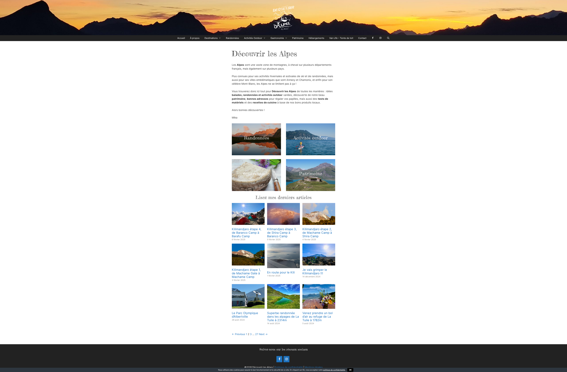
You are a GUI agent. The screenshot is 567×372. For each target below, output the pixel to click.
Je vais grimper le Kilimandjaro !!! (314, 271)
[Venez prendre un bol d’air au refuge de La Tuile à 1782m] (318, 306)
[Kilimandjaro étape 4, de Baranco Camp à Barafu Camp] (248, 222)
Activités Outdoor (253, 38)
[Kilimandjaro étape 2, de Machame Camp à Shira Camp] (318, 222)
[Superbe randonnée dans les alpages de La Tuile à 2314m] (283, 306)
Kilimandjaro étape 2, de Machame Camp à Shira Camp (317, 232)
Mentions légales (314, 367)
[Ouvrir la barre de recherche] (388, 38)
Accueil (181, 38)
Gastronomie (277, 38)
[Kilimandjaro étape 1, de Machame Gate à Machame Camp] (248, 263)
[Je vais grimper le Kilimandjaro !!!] (318, 263)
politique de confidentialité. (334, 370)
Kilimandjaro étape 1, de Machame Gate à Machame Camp (246, 273)
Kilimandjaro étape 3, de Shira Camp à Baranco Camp (282, 232)
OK (350, 370)
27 (256, 334)
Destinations (211, 38)
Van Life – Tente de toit (341, 38)
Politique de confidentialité (289, 367)
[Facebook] (279, 359)
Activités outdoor (311, 137)
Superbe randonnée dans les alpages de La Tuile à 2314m (283, 316)
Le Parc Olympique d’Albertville (245, 314)
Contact (362, 38)
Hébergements (316, 38)
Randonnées (232, 38)
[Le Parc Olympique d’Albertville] (248, 306)
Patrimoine (298, 38)
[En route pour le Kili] (283, 266)
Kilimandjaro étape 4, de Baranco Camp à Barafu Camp (246, 232)
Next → (263, 334)
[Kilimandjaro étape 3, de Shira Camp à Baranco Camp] (283, 222)
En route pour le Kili (281, 272)
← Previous (238, 334)
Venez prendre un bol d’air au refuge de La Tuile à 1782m (317, 316)
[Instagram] (286, 359)
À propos (194, 38)
